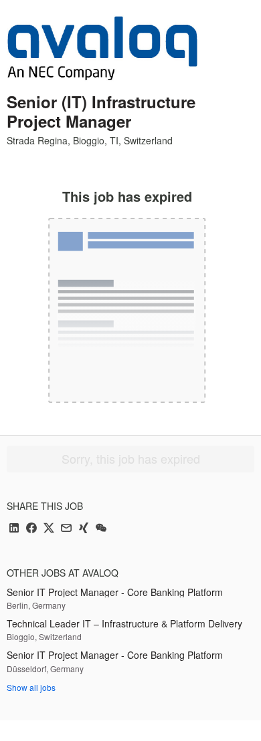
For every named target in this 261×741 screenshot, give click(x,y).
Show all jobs (31, 687)
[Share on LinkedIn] (14, 529)
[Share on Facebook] (31, 529)
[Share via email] (66, 529)
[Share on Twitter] (49, 529)
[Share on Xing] (83, 529)
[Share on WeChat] (101, 529)
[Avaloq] (102, 48)
